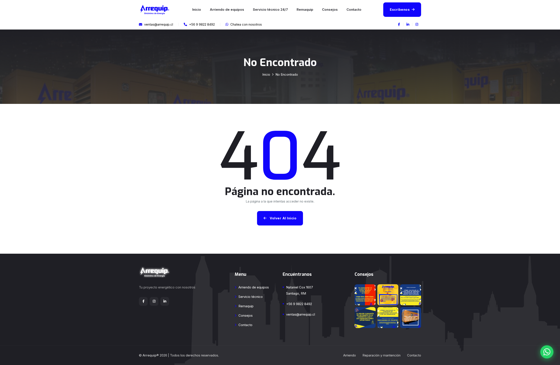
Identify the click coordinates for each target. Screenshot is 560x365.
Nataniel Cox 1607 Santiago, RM (299, 290)
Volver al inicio (283, 218)
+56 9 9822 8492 (299, 304)
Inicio (196, 9)
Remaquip (305, 9)
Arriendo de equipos (227, 9)
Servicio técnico (250, 297)
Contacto (353, 9)
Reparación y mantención (381, 355)
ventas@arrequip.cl (300, 314)
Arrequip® (151, 355)
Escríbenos (400, 9)
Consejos (330, 9)
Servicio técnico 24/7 (270, 9)
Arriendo (349, 355)
